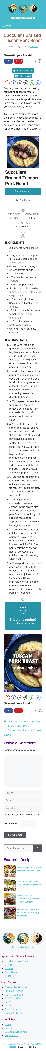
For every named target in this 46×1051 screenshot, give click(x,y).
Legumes (10, 1028)
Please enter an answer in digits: (22, 814)
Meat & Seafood (32, 721)
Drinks (8, 964)
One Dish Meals (14, 998)
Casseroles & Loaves (17, 987)
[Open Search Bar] (42, 26)
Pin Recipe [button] (25, 200)
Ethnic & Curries (14, 990)
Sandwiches (12, 1009)
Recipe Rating (12, 749)
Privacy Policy (22, 1044)
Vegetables (11, 1035)
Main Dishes (15, 721)
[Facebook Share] (13, 82)
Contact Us (36, 1044)
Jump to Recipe (24, 70)
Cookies (12, 1047)
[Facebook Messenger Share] (38, 82)
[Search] (37, 848)
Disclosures (9, 1044)
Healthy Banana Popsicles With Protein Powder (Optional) (28, 898)
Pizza (8, 1005)
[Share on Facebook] (8, 61)
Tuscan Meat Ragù (18, 725)
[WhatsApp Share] (32, 82)
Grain (8, 1024)
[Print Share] (25, 82)
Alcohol (9, 968)
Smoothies (11, 972)
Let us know (16, 623)
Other (8, 975)
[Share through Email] (19, 82)
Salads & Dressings (16, 1031)
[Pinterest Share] (7, 82)
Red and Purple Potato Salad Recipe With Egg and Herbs (28, 912)
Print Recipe (24, 76)
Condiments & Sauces (17, 961)
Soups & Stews (13, 1013)
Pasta (8, 1002)
